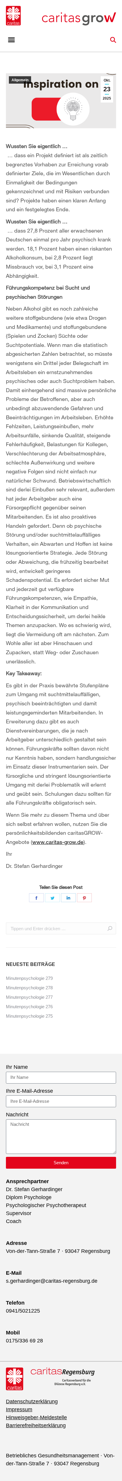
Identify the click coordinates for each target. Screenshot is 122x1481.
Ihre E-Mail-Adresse (29, 1091)
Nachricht (17, 1115)
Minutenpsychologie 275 (29, 1016)
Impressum (19, 1409)
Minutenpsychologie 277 (29, 997)
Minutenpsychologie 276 (29, 1006)
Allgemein (20, 80)
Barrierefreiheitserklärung (36, 1425)
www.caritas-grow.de (58, 842)
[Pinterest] (84, 897)
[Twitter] (52, 897)
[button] (11, 40)
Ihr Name (17, 1067)
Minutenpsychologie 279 (29, 978)
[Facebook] (36, 897)
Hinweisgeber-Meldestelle (36, 1417)
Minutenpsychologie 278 (29, 987)
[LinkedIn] (68, 897)
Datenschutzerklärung (32, 1401)
